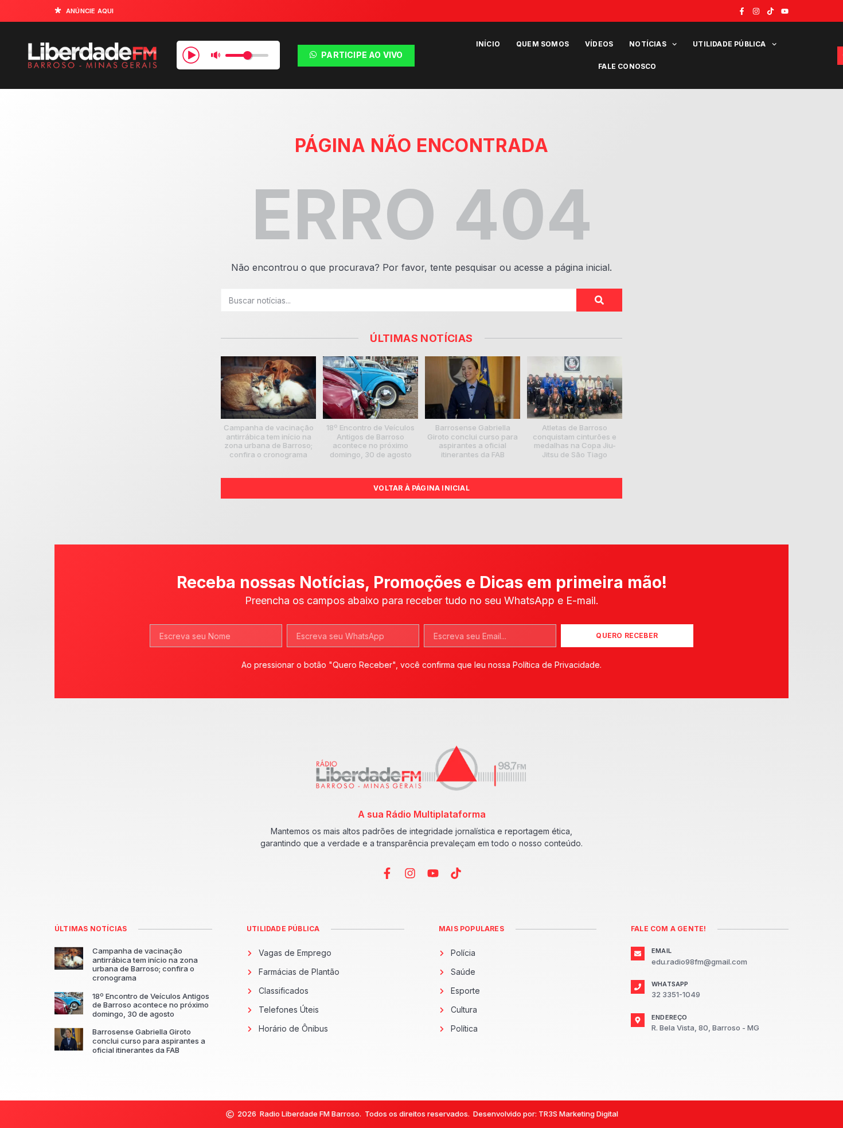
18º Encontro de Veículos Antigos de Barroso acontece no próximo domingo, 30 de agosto (370, 441)
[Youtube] (785, 11)
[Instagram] (756, 11)
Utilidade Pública (729, 44)
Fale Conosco (627, 66)
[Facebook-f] (742, 11)
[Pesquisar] (599, 300)
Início (488, 44)
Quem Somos (542, 44)
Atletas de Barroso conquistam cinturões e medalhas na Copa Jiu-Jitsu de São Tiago (574, 441)
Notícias (647, 44)
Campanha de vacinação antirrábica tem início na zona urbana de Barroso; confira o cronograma (269, 441)
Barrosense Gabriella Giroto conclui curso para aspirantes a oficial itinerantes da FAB (472, 441)
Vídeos (599, 44)
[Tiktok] (770, 11)
